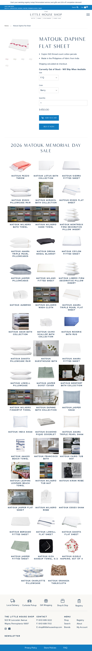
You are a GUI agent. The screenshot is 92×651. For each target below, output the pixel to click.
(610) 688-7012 (45, 623)
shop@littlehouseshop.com (50, 627)
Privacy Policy (31, 648)
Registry (80, 620)
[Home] (46, 18)
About (79, 623)
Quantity (42, 98)
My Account (82, 627)
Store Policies (50, 648)
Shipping (42, 64)
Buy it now (49, 126)
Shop (66, 620)
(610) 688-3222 (9, 6)
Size (40, 73)
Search (67, 623)
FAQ (65, 648)
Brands (67, 627)
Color (41, 85)
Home (7, 26)
